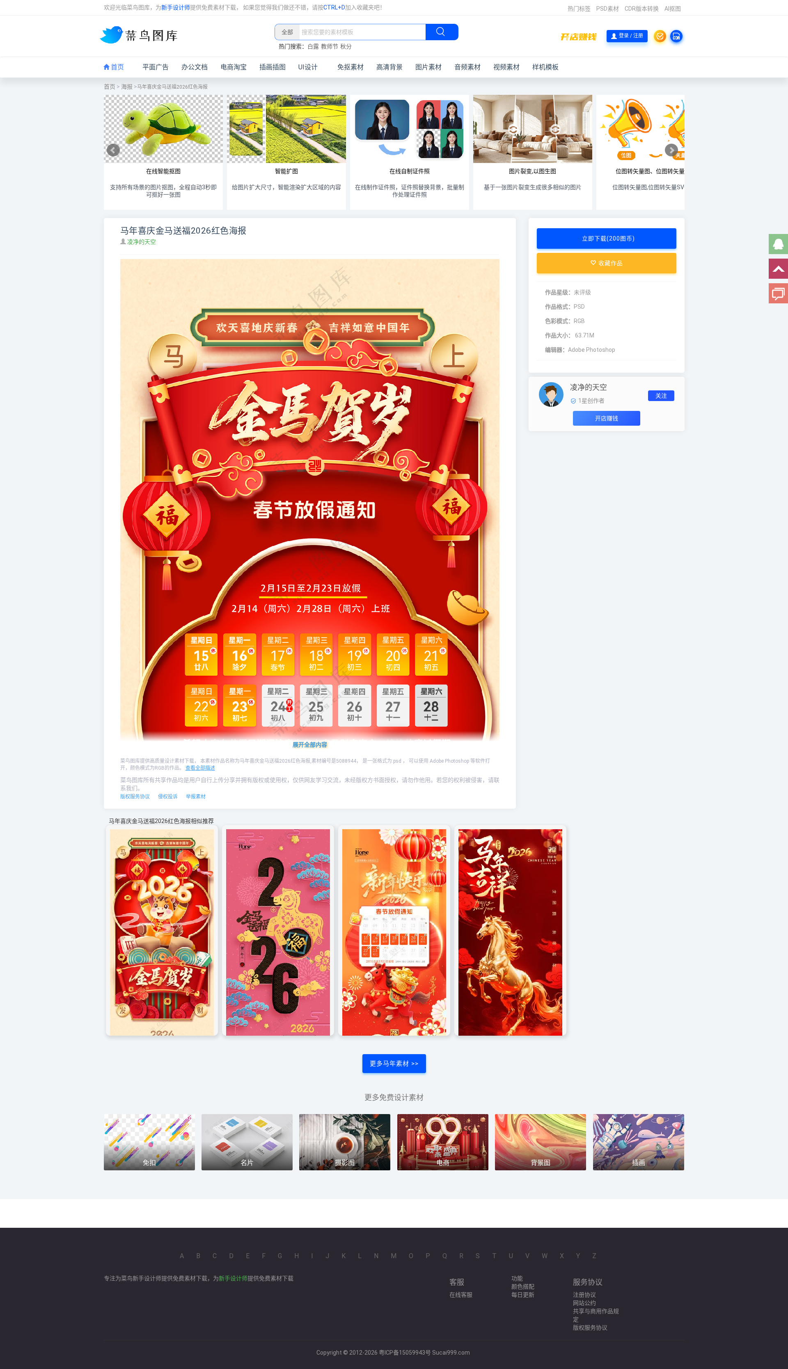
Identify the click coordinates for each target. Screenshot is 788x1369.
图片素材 (428, 67)
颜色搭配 (522, 1286)
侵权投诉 (168, 797)
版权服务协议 (135, 797)
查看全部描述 (200, 768)
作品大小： (559, 335)
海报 (127, 86)
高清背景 (389, 67)
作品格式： (559, 306)
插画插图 (272, 67)
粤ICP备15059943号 (405, 1352)
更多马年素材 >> (394, 1063)
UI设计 (308, 67)
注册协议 (584, 1294)
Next (671, 150)
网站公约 (584, 1303)
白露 (313, 46)
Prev (113, 150)
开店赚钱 (606, 418)
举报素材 (196, 797)
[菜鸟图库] (142, 35)
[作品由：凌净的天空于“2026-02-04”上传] (551, 394)
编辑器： (556, 349)
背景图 (540, 1163)
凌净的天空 (142, 241)
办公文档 (194, 67)
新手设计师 (175, 7)
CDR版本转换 (642, 8)
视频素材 (506, 67)
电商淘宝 (233, 67)
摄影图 (345, 1163)
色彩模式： (559, 321)
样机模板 (545, 67)
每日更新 (522, 1294)
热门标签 (579, 8)
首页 (116, 67)
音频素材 (467, 67)
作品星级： (559, 292)
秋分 (346, 46)
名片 (247, 1163)
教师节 (329, 46)
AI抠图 (672, 8)
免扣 (149, 1163)
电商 (442, 1163)
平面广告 (155, 67)
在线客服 (460, 1294)
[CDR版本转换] (676, 36)
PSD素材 (607, 8)
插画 (638, 1163)
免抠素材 (350, 67)
